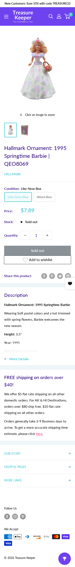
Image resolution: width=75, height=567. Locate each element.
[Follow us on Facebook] (7, 516)
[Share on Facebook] (44, 275)
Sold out (37, 250)
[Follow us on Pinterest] (23, 516)
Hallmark (12, 174)
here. (39, 434)
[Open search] (51, 16)
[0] (67, 16)
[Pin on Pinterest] (52, 275)
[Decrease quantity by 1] (25, 235)
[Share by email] (68, 275)
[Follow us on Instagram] (15, 516)
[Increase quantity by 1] (47, 235)
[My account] (59, 16)
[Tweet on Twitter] (60, 275)
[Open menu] (6, 16)
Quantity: (11, 235)
